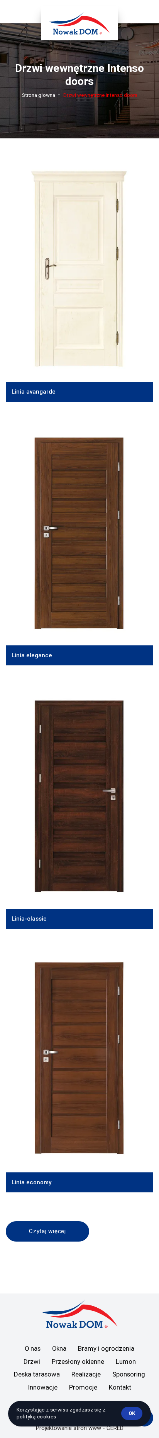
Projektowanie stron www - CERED (79, 1428)
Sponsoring (128, 1374)
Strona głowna (38, 95)
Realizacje (86, 1374)
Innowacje (43, 1387)
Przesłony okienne (78, 1361)
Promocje (83, 1387)
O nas (33, 1348)
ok (132, 1413)
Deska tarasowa (37, 1374)
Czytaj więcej (47, 1231)
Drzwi (32, 1361)
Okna (59, 1348)
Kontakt (120, 1387)
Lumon (126, 1361)
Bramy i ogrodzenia (106, 1348)
